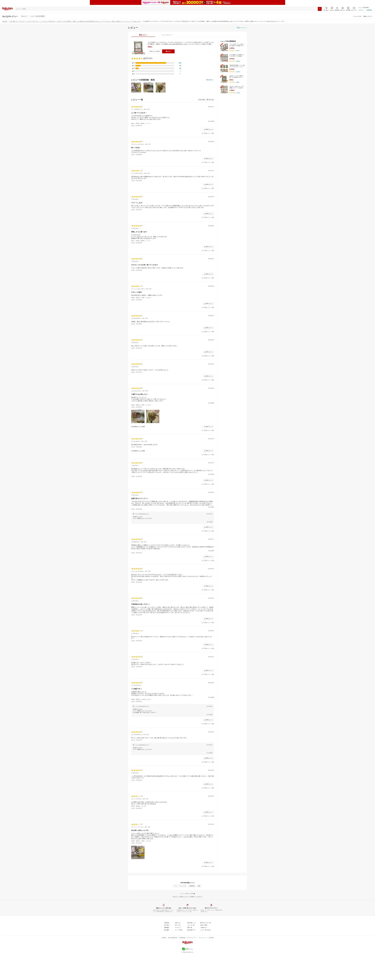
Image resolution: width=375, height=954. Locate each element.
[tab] (143, 35)
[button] (332, 9)
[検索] (320, 9)
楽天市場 (4, 21)
